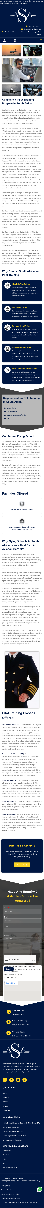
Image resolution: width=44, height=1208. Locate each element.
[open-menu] (40, 40)
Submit (8, 969)
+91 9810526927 (18, 1015)
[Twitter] (11, 1080)
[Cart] (15, 40)
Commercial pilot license (19, 201)
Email (6, 917)
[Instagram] (24, 1080)
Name (6, 908)
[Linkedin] (18, 1080)
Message (7, 935)
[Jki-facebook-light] (5, 1080)
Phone (6, 926)
